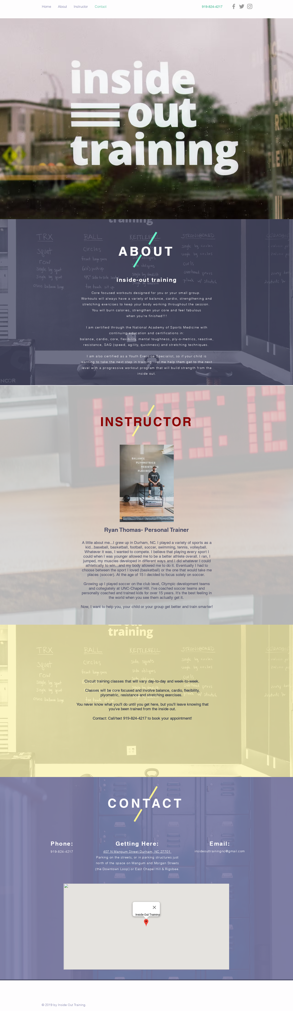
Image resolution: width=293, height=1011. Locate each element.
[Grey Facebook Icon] (233, 6)
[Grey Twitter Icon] (241, 6)
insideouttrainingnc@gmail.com (220, 851)
